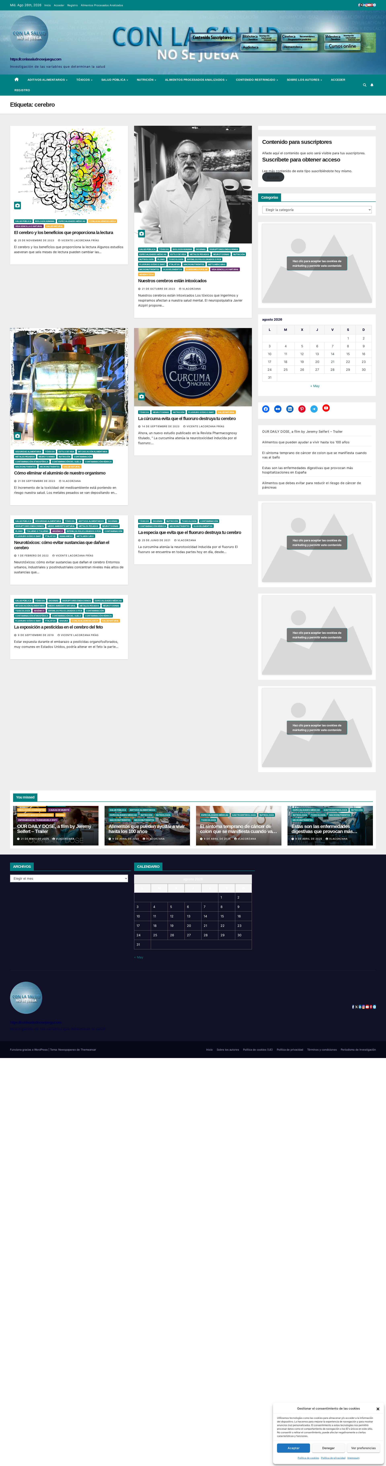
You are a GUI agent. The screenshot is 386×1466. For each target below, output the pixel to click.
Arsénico (57, 531)
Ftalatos (174, 264)
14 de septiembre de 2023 (161, 426)
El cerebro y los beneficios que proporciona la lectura (63, 232)
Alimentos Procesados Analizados (102, 5)
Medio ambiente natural (61, 526)
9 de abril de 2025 (126, 838)
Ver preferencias (363, 1448)
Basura (64, 621)
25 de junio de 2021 (156, 540)
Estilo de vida (178, 254)
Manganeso (66, 536)
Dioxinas (201, 249)
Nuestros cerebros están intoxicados (172, 280)
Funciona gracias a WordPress (29, 1049)
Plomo (161, 259)
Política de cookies (308, 1457)
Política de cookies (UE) (258, 1049)
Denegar (328, 1448)
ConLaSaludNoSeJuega (102, 221)
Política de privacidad (333, 1457)
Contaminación (83, 456)
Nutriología (146, 259)
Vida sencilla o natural (28, 226)
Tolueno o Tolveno (37, 531)
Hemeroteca (146, 274)
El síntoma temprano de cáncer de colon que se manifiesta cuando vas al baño (237, 831)
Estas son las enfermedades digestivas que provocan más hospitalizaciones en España (322, 831)
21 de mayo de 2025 (35, 838)
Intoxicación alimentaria (92, 451)
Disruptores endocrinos (223, 249)
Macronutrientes (194, 264)
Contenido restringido (256, 79)
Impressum (353, 1457)
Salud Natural (54, 226)
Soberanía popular (197, 269)
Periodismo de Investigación (358, 1049)
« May (315, 386)
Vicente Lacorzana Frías (80, 240)
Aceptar (294, 1448)
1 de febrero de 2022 (33, 555)
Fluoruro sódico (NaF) (152, 264)
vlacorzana (191, 288)
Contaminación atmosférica (31, 461)
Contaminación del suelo (66, 461)
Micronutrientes (149, 269)
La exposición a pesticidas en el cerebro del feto (58, 627)
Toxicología (176, 259)
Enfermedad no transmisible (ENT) (37, 820)
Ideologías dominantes (31, 810)
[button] (378, 1409)
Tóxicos (83, 79)
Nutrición (145, 79)
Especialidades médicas (71, 221)
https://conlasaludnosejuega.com (35, 59)
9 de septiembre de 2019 (36, 635)
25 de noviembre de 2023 (36, 240)
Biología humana (44, 221)
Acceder (59, 5)
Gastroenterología (244, 815)
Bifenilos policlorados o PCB (204, 259)
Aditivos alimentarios (47, 79)
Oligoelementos (172, 269)
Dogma (60, 815)
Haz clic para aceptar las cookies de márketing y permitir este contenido (317, 263)
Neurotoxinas (221, 254)
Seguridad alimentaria (28, 451)
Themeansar (88, 1049)
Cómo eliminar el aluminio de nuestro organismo (59, 472)
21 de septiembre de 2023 (37, 481)
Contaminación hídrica (98, 461)
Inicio (47, 5)
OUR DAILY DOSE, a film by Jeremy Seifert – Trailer (302, 431)
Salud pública (113, 79)
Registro (72, 5)
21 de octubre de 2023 (159, 288)
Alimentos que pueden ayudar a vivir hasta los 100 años (305, 442)
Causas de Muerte (59, 810)
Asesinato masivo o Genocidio (35, 815)
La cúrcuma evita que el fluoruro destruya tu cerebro (187, 418)
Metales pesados (199, 254)
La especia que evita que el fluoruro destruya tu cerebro (189, 532)
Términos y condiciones (322, 1049)
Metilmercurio (216, 264)
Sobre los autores (303, 79)
